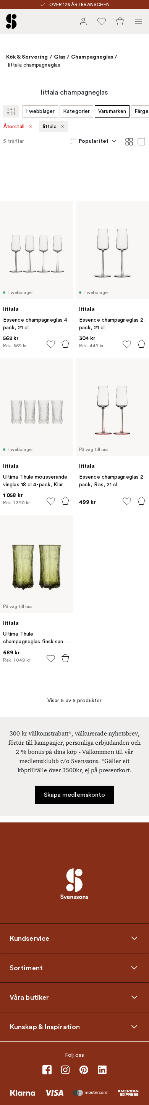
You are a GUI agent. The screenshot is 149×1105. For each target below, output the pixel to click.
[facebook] (47, 1069)
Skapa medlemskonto (74, 794)
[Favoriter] (101, 21)
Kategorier (76, 111)
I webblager (40, 111)
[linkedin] (102, 1069)
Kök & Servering (27, 57)
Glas (59, 57)
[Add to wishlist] (51, 344)
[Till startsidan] (11, 21)
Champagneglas (92, 57)
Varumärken (112, 111)
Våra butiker (29, 997)
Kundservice (29, 938)
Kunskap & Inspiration (45, 1026)
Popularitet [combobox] (94, 141)
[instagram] (65, 1069)
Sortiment (26, 967)
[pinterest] (83, 1069)
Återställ (13, 126)
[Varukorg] (120, 21)
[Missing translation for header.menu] (138, 21)
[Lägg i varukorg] (65, 343)
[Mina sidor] (83, 21)
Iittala (49, 126)
